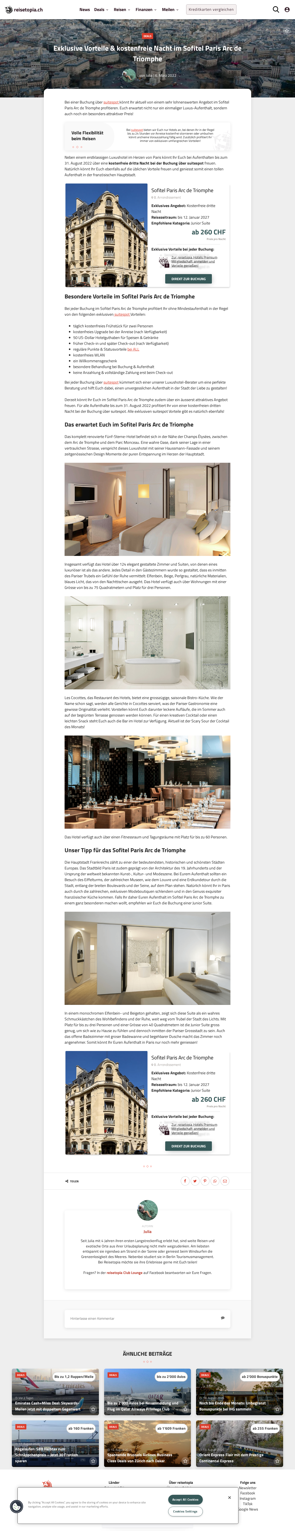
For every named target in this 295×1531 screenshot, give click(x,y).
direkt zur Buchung (188, 278)
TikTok (247, 1503)
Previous (71, 235)
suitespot (111, 102)
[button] (17, 1507)
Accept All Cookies (185, 1499)
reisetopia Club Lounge (125, 1272)
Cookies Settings (185, 1511)
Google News (248, 1509)
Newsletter (248, 1487)
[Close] (229, 1497)
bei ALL (133, 349)
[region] (128, 1505)
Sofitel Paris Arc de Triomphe (182, 190)
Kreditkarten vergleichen (211, 9)
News (84, 9)
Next (142, 235)
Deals (147, 36)
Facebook (247, 1493)
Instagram (248, 1498)
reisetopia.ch (28, 9)
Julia (149, 75)
